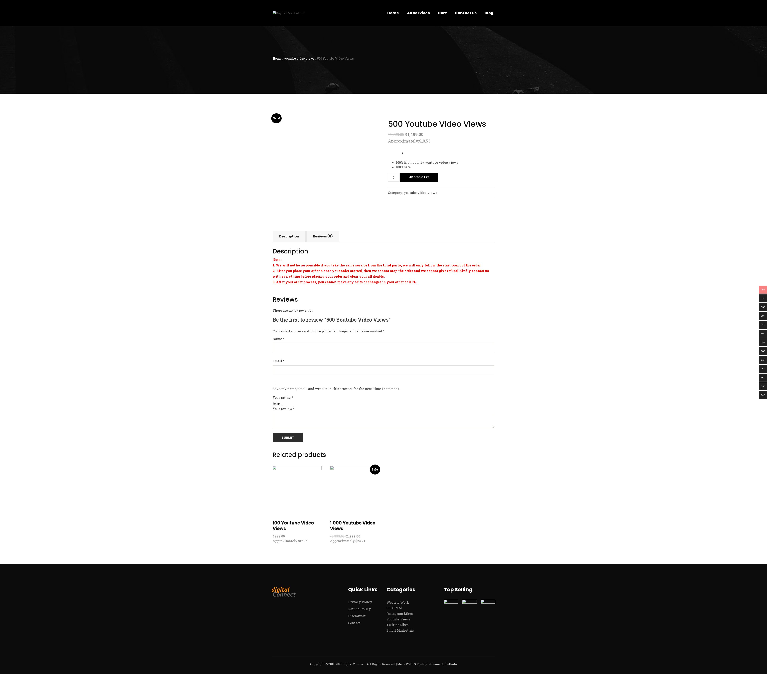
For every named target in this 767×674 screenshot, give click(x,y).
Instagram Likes (399, 613)
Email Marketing (400, 630)
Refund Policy (359, 609)
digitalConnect (354, 664)
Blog (489, 12)
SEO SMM (394, 608)
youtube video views (299, 58)
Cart (442, 12)
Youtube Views (398, 619)
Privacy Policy (360, 602)
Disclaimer (357, 616)
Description (289, 236)
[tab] (289, 236)
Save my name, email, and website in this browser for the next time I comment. (336, 389)
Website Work (397, 602)
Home (393, 12)
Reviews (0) (323, 236)
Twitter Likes (397, 625)
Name (278, 339)
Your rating (283, 397)
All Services (418, 12)
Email (278, 361)
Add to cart (419, 177)
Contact (354, 623)
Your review (284, 409)
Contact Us (466, 12)
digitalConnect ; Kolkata (439, 664)
